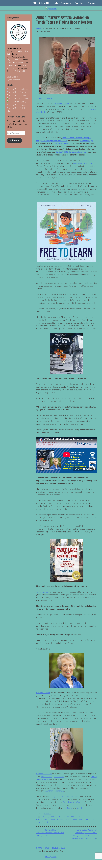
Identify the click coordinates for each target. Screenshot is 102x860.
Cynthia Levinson (62, 103)
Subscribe (14, 140)
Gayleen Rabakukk (46, 98)
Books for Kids (44, 3)
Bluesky (80, 808)
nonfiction (74, 819)
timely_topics (46, 822)
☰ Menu (91, 3)
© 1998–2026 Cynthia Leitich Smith (51, 848)
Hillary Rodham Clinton (82, 163)
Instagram (69, 808)
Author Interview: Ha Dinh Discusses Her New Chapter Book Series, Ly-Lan (50, 833)
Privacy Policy (51, 856)
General (47, 813)
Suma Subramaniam (15, 62)
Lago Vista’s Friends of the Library (65, 796)
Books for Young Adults (62, 3)
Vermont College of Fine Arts (52, 776)
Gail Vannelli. (20, 71)
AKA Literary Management (53, 791)
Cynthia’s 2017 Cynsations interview (71, 152)
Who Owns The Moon (61, 143)
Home (38, 28)
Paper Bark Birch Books (72, 802)
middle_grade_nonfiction (46, 819)
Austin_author (48, 816)
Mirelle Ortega (86, 140)
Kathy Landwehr (43, 592)
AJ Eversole (11, 65)
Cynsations (79, 3)
